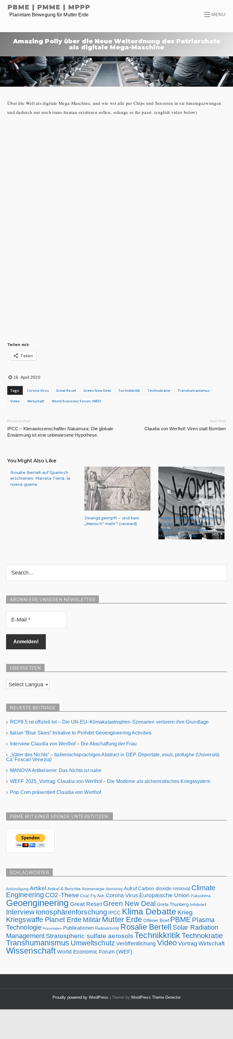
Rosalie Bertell (145, 927)
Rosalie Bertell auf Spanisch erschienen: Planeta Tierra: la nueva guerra (40, 478)
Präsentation (52, 928)
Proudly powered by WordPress (81, 997)
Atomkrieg (114, 889)
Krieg (185, 912)
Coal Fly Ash (92, 895)
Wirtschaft (36, 401)
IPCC (114, 913)
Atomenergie (93, 889)
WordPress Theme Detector (156, 997)
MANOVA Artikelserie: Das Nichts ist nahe (55, 770)
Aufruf (130, 888)
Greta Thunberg (172, 904)
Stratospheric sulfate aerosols (89, 935)
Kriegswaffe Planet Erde (44, 920)
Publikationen (78, 928)
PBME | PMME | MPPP (49, 7)
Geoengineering (37, 903)
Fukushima (201, 896)
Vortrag (187, 943)
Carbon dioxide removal (164, 888)
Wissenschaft (31, 950)
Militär (92, 920)
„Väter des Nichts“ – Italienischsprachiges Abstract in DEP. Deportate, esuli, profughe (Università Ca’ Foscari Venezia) (112, 757)
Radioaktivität (107, 928)
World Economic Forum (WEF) (76, 401)
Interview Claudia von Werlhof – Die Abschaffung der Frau (73, 743)
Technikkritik (129, 390)
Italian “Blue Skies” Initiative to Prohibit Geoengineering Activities (80, 732)
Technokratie (158, 390)
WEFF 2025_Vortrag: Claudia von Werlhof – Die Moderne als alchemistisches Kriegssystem (110, 781)
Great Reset (66, 390)
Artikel (38, 888)
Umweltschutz (93, 943)
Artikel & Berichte (64, 888)
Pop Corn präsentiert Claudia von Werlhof (55, 792)
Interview (20, 912)
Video (15, 401)
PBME (180, 919)
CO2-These (62, 895)
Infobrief (198, 904)
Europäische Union (164, 895)
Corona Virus (38, 390)
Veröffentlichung (136, 944)
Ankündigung (17, 889)
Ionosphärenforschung (71, 912)
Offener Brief (156, 920)
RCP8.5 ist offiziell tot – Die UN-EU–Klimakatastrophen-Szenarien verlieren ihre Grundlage (109, 721)
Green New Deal (97, 390)
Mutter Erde (122, 919)
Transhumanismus (193, 390)
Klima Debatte (149, 911)
